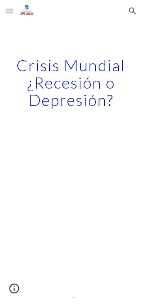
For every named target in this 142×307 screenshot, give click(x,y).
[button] (9, 11)
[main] (71, 83)
